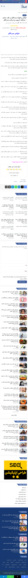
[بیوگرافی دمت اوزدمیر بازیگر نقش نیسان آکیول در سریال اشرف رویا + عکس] (23, 444)
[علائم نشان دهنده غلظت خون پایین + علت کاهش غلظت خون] (23, 522)
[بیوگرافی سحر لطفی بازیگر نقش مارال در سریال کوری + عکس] (23, 383)
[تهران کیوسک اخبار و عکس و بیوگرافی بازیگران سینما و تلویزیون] (24, 6)
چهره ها (18, 566)
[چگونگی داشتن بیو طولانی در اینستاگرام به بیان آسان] (23, 299)
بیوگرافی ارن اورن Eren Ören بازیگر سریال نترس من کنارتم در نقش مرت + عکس (10, 438)
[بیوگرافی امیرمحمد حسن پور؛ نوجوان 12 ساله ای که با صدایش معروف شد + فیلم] (23, 335)
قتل (2, 564)
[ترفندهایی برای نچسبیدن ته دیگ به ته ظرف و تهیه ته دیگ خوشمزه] (23, 377)
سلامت (19, 12)
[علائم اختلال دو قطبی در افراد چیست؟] (23, 389)
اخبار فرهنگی (24, 562)
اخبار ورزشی (17, 562)
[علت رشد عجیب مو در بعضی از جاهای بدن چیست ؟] (23, 365)
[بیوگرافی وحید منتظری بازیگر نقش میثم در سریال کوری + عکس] (23, 371)
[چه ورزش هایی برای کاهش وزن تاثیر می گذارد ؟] (23, 516)
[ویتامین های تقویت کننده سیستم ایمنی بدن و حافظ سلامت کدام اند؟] (23, 528)
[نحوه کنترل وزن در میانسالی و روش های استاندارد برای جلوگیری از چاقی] (7, 229)
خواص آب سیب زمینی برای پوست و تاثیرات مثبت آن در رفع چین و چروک (21, 206)
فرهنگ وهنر (7, 564)
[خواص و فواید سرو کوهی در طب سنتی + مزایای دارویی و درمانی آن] (7, 200)
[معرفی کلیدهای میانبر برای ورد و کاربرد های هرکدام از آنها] (23, 551)
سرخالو (15, 181)
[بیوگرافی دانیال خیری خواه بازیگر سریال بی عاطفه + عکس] (23, 293)
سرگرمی (24, 564)
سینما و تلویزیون (14, 564)
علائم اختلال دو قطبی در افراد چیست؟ (10, 388)
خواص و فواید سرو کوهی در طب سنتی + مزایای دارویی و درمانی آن (7, 206)
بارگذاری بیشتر (14, 415)
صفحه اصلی (23, 12)
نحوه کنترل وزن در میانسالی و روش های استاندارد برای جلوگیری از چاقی (7, 235)
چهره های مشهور (12, 566)
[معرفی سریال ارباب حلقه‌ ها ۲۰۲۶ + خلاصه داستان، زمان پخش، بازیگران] (23, 395)
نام (26, 265)
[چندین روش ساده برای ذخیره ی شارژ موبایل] (23, 347)
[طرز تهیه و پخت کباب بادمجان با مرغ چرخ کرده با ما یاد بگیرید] (23, 341)
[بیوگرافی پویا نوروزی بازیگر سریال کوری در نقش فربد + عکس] (23, 353)
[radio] (11, 25)
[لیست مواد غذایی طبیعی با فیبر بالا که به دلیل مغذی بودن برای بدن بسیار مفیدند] (7, 214)
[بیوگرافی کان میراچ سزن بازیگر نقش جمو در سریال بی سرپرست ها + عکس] (23, 450)
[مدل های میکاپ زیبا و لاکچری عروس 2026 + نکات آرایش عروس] (23, 311)
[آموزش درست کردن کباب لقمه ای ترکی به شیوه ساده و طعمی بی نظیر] (23, 317)
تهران (8, 562)
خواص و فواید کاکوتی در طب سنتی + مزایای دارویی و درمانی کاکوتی (21, 220)
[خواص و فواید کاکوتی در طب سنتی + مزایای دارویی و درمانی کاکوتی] (21, 214)
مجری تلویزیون (23, 566)
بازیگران (12, 562)
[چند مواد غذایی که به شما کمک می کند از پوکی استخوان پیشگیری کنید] (21, 229)
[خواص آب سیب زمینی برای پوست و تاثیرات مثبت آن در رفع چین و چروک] (21, 200)
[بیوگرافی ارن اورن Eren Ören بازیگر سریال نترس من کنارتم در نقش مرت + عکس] (23, 438)
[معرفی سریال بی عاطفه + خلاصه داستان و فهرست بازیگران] (23, 329)
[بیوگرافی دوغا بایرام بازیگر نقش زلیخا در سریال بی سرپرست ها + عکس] (23, 432)
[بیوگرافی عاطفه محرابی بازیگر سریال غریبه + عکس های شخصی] (23, 426)
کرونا (6, 566)
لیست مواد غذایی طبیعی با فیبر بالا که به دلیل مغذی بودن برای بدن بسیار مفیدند (7, 220)
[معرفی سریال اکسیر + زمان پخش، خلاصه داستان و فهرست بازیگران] (23, 305)
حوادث (4, 562)
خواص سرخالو (23, 181)
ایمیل (25, 271)
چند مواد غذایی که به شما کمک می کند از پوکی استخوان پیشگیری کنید (21, 235)
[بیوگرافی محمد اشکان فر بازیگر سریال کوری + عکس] (23, 359)
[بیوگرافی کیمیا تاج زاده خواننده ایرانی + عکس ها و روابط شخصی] (23, 323)
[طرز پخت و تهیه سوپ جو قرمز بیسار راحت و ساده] (23, 401)
